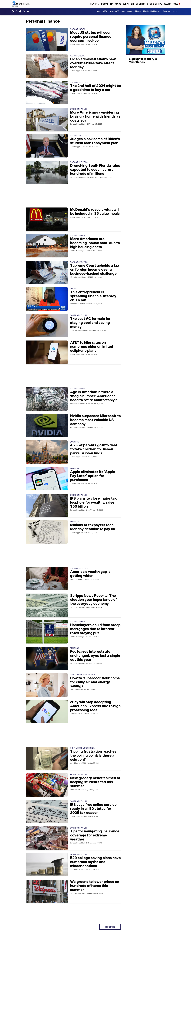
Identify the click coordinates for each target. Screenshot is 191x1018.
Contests (166, 11)
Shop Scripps (154, 4)
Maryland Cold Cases (151, 11)
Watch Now (171, 4)
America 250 (102, 11)
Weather (128, 4)
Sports (140, 4)
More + (175, 11)
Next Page (110, 926)
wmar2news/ (13, 11)
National (115, 4)
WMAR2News (21, 11)
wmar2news (17, 11)
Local (104, 4)
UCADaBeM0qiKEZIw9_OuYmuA (29, 11)
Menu (93, 4)
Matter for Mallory (134, 11)
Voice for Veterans (117, 11)
